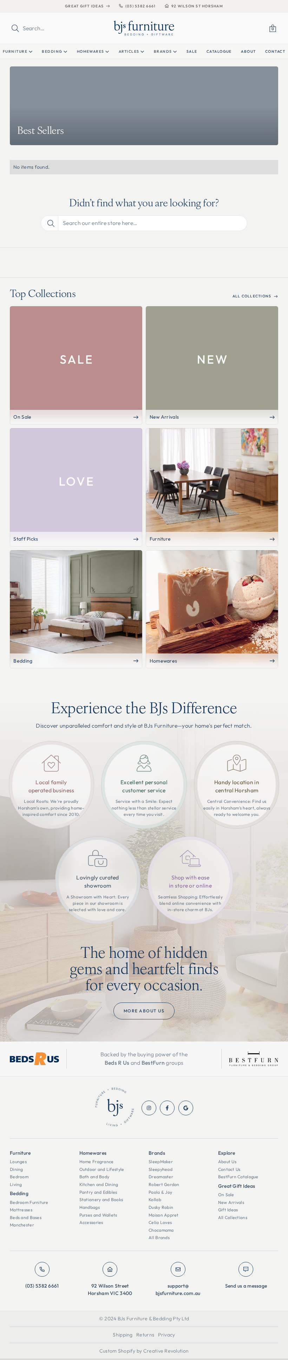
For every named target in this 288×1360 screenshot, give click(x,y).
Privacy (166, 1335)
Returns (145, 1335)
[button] (272, 28)
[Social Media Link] (149, 1108)
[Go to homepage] (114, 1108)
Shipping (122, 1335)
